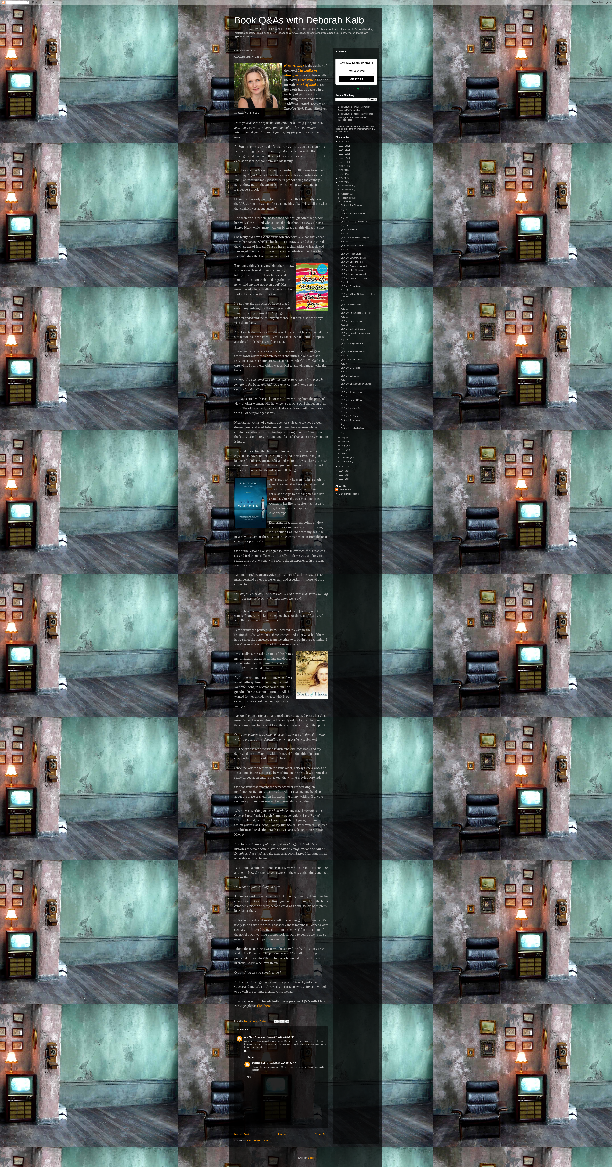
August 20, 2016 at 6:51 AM (283, 1063)
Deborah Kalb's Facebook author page (355, 114)
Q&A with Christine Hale (352, 262)
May (343, 445)
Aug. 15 (344, 317)
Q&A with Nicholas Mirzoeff (353, 274)
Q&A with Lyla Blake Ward (353, 428)
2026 (341, 142)
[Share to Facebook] (284, 1021)
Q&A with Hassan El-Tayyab (354, 278)
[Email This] (275, 1021)
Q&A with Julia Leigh (350, 420)
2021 (341, 162)
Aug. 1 (344, 432)
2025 (341, 146)
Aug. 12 (344, 339)
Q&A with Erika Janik (350, 376)
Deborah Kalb (259, 1063)
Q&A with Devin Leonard (352, 321)
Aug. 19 (344, 282)
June (343, 441)
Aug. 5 (344, 396)
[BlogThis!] (278, 1021)
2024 (341, 150)
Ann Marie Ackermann (255, 1037)
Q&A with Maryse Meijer (352, 343)
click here (264, 1006)
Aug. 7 (344, 380)
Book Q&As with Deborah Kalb (299, 20)
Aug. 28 (344, 233)
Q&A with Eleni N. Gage (352, 270)
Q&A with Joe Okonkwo (351, 205)
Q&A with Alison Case (351, 286)
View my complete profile (347, 494)
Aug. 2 (344, 424)
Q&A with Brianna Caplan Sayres (356, 384)
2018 (341, 174)
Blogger (311, 1158)
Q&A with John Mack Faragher (355, 237)
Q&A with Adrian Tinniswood (354, 266)
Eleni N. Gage (294, 66)
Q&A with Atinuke (349, 229)
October (345, 194)
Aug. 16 (344, 309)
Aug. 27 (344, 242)
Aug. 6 (344, 388)
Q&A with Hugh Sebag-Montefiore (356, 313)
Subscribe (356, 78)
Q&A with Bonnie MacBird (352, 246)
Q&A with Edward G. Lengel (353, 258)
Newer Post (241, 1134)
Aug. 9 (344, 364)
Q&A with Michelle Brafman (353, 213)
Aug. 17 (344, 301)
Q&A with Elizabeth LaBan (353, 351)
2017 (341, 178)
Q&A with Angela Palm (351, 304)
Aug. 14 (344, 325)
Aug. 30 (344, 217)
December (346, 185)
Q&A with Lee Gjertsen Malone (355, 221)
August (345, 202)
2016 (341, 182)
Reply (247, 1051)
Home (282, 1134)
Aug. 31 (344, 209)
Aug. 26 (344, 250)
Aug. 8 (344, 372)
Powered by (348, 88)
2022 (341, 158)
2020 (341, 166)
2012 (341, 479)
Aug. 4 (344, 404)
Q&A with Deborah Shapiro (353, 329)
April (343, 449)
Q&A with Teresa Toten (351, 392)
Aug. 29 (344, 225)
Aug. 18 (344, 290)
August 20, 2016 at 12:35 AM (280, 1037)
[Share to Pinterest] (287, 1021)
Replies (251, 1057)
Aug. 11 (344, 347)
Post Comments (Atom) (258, 1140)
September (346, 198)
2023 (341, 154)
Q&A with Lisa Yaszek (351, 368)
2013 (341, 475)
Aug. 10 (344, 355)
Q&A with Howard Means (352, 400)
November (346, 189)
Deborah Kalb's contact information (354, 107)
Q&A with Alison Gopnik (352, 359)
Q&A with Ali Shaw (349, 416)
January (345, 461)
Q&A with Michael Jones (352, 408)
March (344, 453)
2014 (341, 471)
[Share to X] (281, 1021)
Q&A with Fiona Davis (351, 254)
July (343, 437)
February (345, 457)
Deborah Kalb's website (349, 110)
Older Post (321, 1134)
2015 (341, 467)
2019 (341, 170)
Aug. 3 (344, 412)
